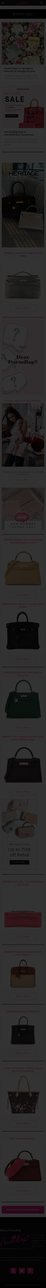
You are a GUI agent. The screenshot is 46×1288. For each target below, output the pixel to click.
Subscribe (35, 1285)
